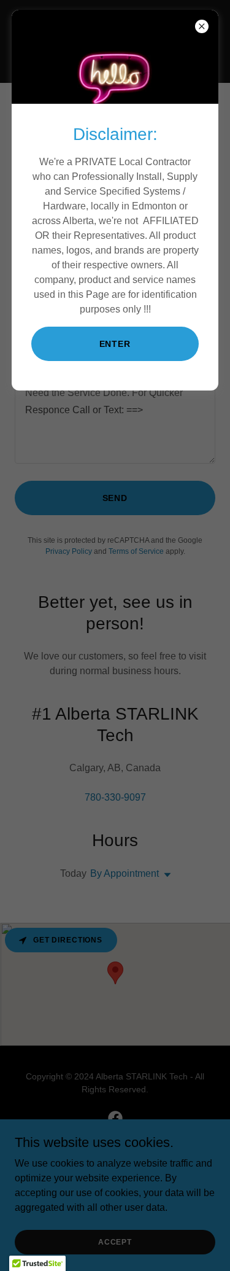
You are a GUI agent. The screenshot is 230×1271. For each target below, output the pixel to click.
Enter (115, 344)
